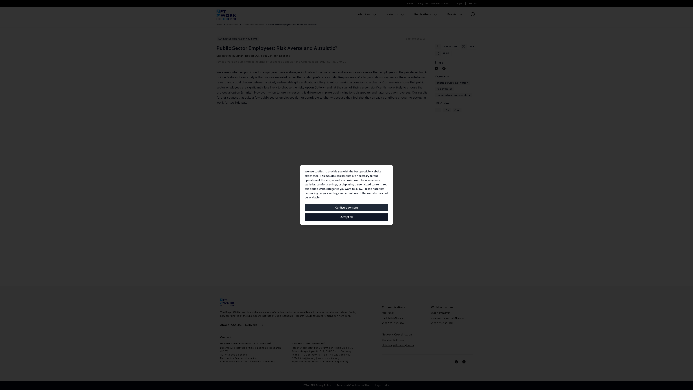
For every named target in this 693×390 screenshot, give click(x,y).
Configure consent (346, 207)
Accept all (346, 217)
